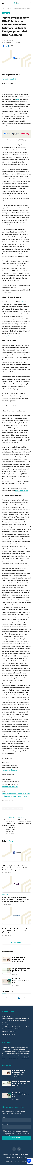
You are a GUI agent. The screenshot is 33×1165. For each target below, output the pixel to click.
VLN (17, 99)
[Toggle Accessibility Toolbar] (29, 1161)
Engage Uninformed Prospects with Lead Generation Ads (18, 959)
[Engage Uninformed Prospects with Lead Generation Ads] (6, 959)
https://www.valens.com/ (12, 336)
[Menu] (3, 3)
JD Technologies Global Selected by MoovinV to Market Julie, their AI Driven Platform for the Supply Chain (15, 868)
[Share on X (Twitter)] (6, 46)
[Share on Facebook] (3, 46)
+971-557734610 (11, 1031)
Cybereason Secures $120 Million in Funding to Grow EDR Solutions (24, 821)
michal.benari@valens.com (10, 787)
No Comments (7, 42)
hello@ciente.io (10, 1034)
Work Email (5, 1124)
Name (4, 1117)
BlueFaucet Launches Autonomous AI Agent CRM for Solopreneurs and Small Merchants (15, 931)
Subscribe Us (23, 1154)
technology (19, 808)
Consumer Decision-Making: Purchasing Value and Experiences (21, 970)
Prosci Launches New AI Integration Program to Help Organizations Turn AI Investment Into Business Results (15, 899)
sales (12, 808)
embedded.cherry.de (21, 491)
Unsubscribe (10, 1157)
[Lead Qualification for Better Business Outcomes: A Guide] (6, 981)
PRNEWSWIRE (7, 40)
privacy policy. (9, 1135)
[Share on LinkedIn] (9, 46)
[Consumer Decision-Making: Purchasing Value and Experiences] (6, 970)
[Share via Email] (12, 46)
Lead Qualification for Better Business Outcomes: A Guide (21, 980)
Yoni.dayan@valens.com (9, 770)
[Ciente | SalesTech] (16, 3)
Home (3, 8)
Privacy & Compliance (10, 1154)
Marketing (6, 808)
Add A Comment (16, 942)
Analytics (9, 8)
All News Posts (21, 1157)
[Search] (30, 3)
